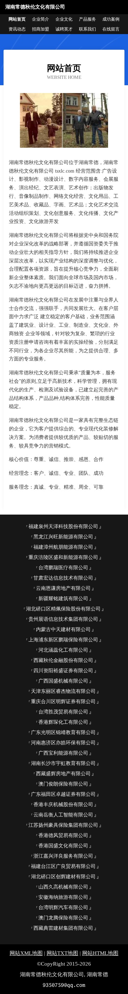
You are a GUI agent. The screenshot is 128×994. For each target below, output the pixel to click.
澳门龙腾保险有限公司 (63, 917)
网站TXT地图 (62, 953)
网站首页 (17, 19)
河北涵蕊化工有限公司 (63, 650)
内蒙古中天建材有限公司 (63, 629)
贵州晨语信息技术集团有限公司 (63, 619)
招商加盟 (40, 29)
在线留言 (110, 29)
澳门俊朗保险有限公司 (63, 784)
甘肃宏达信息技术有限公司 (63, 578)
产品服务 (87, 19)
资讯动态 (17, 29)
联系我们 (87, 29)
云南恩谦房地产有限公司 (63, 588)
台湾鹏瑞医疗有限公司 (63, 567)
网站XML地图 (26, 953)
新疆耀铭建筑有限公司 (63, 598)
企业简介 (40, 19)
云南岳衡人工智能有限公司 (63, 815)
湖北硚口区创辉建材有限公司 (63, 876)
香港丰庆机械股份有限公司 (63, 804)
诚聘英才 (64, 29)
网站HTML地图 (100, 953)
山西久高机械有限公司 (63, 887)
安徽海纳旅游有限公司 (63, 897)
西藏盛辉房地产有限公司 (63, 773)
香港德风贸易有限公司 (63, 835)
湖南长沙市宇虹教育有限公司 (63, 763)
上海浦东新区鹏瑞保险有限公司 (63, 639)
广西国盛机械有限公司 (63, 681)
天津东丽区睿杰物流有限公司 (63, 691)
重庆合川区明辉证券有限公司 (63, 701)
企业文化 (64, 19)
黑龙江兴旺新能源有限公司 (63, 536)
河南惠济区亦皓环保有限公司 (63, 742)
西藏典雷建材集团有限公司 (63, 928)
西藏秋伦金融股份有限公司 (63, 660)
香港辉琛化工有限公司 (63, 722)
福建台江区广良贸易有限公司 (63, 866)
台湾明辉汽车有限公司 (63, 907)
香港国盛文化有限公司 (63, 845)
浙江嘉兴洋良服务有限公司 (63, 856)
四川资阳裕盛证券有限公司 (63, 670)
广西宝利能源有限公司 (63, 753)
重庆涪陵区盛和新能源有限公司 (63, 557)
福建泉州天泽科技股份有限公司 (63, 526)
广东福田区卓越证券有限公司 (63, 794)
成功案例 (110, 19)
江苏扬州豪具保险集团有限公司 (63, 825)
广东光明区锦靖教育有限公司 (63, 732)
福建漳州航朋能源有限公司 (63, 547)
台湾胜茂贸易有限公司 (63, 712)
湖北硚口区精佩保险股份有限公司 (63, 609)
